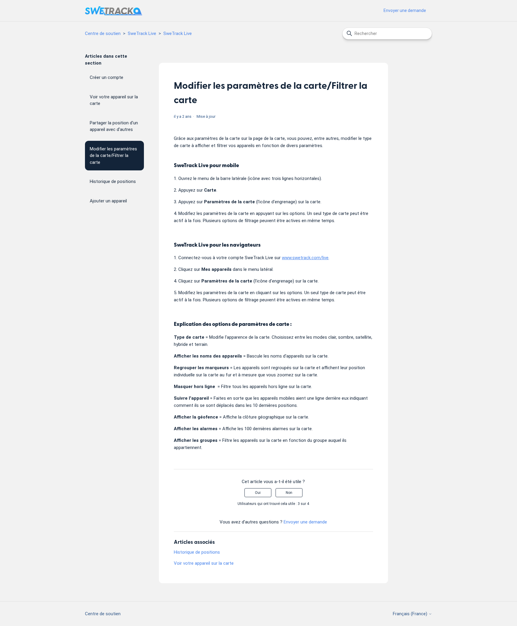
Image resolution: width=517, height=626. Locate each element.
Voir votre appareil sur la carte (114, 100)
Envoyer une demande (405, 10)
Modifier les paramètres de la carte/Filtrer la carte (113, 155)
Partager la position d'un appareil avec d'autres (114, 126)
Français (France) (410, 613)
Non (289, 493)
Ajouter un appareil (108, 201)
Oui (258, 493)
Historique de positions (113, 181)
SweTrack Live (142, 33)
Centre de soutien (103, 33)
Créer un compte (106, 77)
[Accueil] (113, 10)
